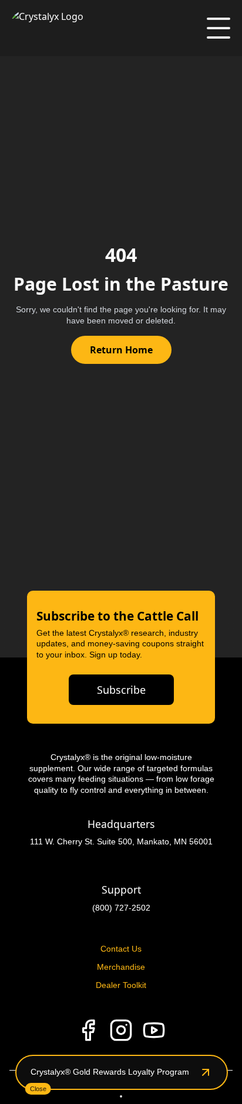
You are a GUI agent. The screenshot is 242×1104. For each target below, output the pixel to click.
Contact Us (121, 948)
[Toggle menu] (218, 28)
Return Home (121, 349)
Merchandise (121, 967)
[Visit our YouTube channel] (154, 1030)
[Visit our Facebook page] (88, 1030)
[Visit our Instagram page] (121, 1030)
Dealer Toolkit (121, 985)
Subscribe (121, 690)
